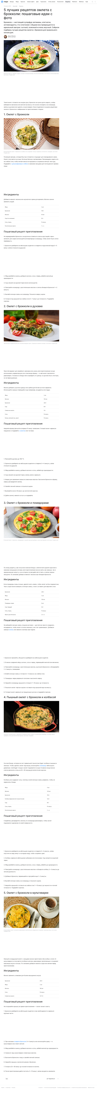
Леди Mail (15, 6)
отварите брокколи (20, 1041)
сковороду (42, 765)
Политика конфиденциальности (63, 1087)
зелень (11, 629)
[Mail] (2, 1)
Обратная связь (91, 1087)
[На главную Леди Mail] (5, 1)
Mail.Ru (2, 1087)
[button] (31, 56)
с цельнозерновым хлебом (19, 164)
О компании (8, 1087)
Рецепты (21, 6)
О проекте (40, 1087)
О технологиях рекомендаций (50, 1087)
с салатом (22, 431)
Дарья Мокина (12, 36)
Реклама (13, 1087)
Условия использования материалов (79, 1087)
